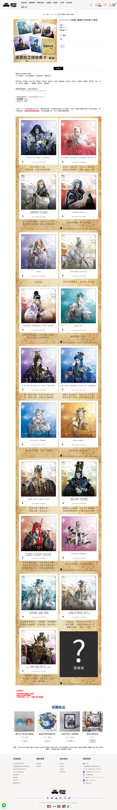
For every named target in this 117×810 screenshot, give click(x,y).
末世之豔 (41, 747)
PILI (64, 25)
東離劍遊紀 (40, 3)
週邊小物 (24, 7)
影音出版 (69, 3)
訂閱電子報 (63, 772)
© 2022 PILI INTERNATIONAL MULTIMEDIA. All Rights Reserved (58, 802)
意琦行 (57, 747)
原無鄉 (80, 747)
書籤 (27, 747)
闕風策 (90, 747)
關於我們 (15, 780)
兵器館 (55, 3)
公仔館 (62, 3)
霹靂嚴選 (32, 3)
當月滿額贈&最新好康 (18, 763)
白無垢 (36, 747)
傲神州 (58, 749)
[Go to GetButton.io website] (3, 808)
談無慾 (69, 749)
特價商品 (38, 766)
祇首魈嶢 (65, 747)
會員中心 (62, 763)
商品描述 (58, 68)
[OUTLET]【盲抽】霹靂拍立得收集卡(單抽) (62, 14)
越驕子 (48, 749)
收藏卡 (32, 747)
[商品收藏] (18, 741)
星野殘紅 (64, 749)
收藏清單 (62, 769)
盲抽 (19, 747)
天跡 (94, 747)
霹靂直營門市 (16, 783)
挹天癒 (52, 747)
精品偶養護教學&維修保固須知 (21, 766)
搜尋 (48, 14)
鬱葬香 (85, 747)
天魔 (60, 747)
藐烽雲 (47, 747)
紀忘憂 (71, 747)
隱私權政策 (16, 774)
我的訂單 (62, 766)
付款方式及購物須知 (18, 772)
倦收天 (76, 747)
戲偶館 (49, 3)
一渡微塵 (53, 749)
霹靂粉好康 (89, 783)
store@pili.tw (92, 780)
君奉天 (101, 747)
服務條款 (15, 777)
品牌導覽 (38, 763)
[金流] (58, 806)
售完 (62, 46)
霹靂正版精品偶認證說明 (19, 769)
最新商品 (24, 3)
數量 (61, 39)
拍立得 (24, 747)
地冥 (97, 747)
